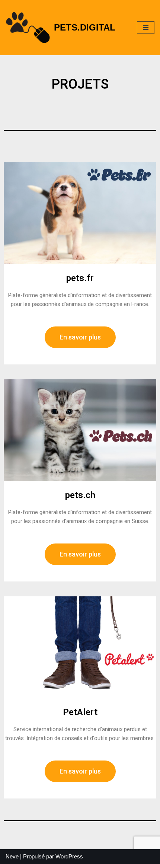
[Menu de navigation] (145, 27)
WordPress (69, 856)
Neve (12, 856)
